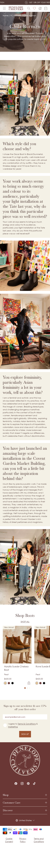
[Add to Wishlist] (28, 628)
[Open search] (28, 8)
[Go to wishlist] (34, 8)
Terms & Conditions (27, 724)
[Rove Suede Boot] (37, 683)
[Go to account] (40, 8)
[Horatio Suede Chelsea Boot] (5, 683)
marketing (13, 726)
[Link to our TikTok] (34, 783)
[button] (25, 688)
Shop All (25, 621)
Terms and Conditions (39, 840)
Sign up (25, 734)
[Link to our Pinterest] (28, 783)
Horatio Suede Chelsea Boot (16, 668)
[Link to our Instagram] (22, 783)
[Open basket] (45, 8)
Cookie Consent (9, 840)
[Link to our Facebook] (15, 783)
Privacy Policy (22, 840)
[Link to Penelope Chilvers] (16, 8)
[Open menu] (4, 8)
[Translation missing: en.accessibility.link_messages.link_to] (25, 760)
